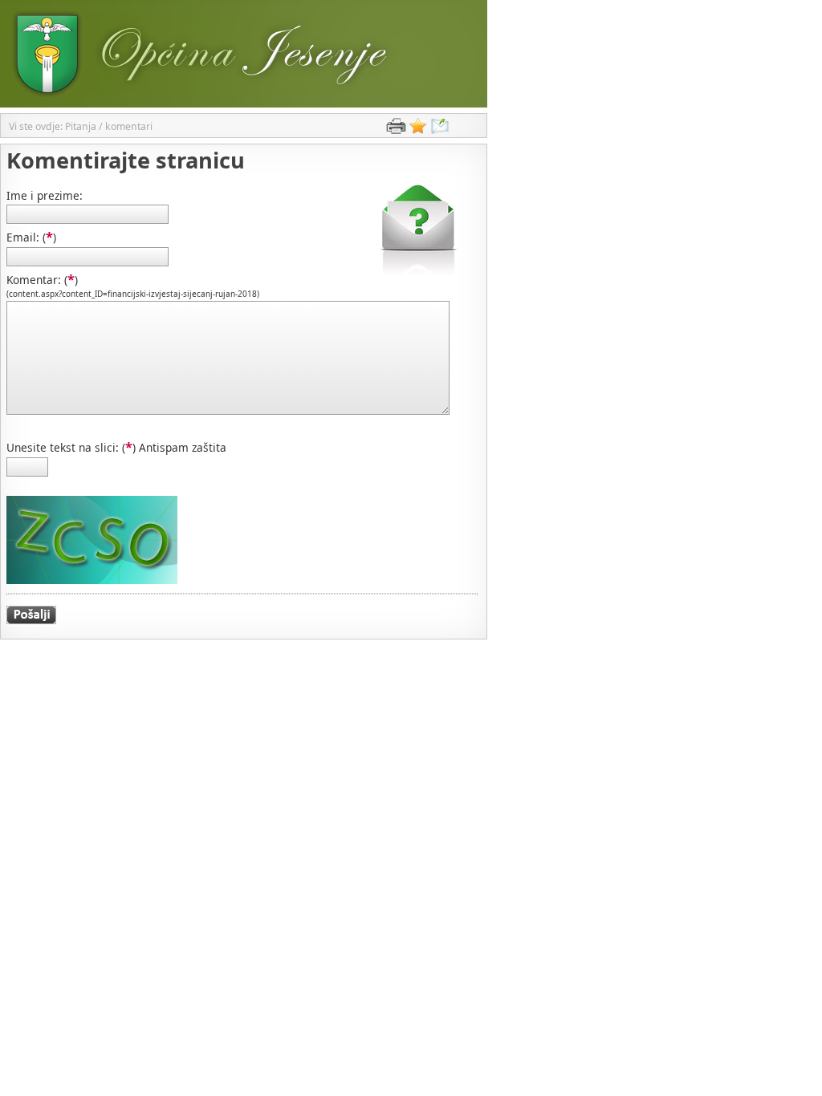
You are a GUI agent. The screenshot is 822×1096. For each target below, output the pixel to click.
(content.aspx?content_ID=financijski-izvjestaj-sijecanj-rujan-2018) (132, 293)
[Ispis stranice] (395, 129)
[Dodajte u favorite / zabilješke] (418, 129)
